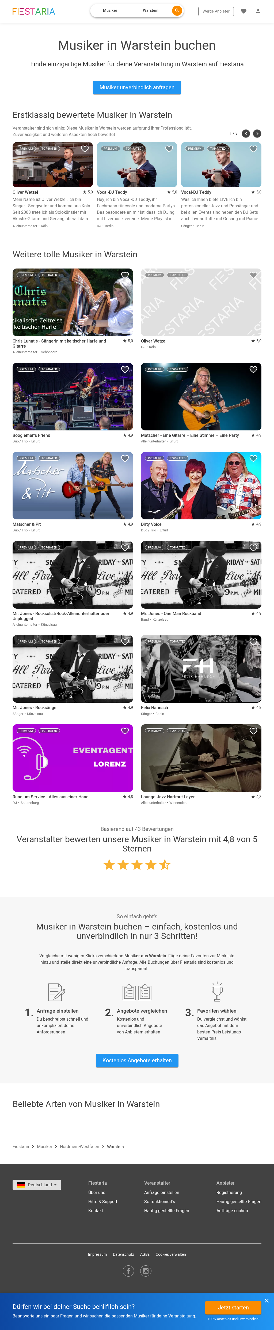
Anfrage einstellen (161, 1192)
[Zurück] (246, 133)
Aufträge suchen (232, 1211)
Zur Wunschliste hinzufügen (85, 150)
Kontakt (95, 1211)
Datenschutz (123, 1254)
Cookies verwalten (171, 1254)
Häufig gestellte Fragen (166, 1211)
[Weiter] (257, 133)
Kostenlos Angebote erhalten (137, 1060)
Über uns (96, 1192)
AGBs (145, 1254)
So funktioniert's (159, 1202)
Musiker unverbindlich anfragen (137, 87)
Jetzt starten (233, 1308)
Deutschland (40, 1185)
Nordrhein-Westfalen (80, 1147)
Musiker (45, 1147)
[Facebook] (128, 1271)
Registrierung (229, 1192)
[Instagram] (145, 1271)
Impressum (97, 1254)
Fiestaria (21, 1147)
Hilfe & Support (102, 1202)
